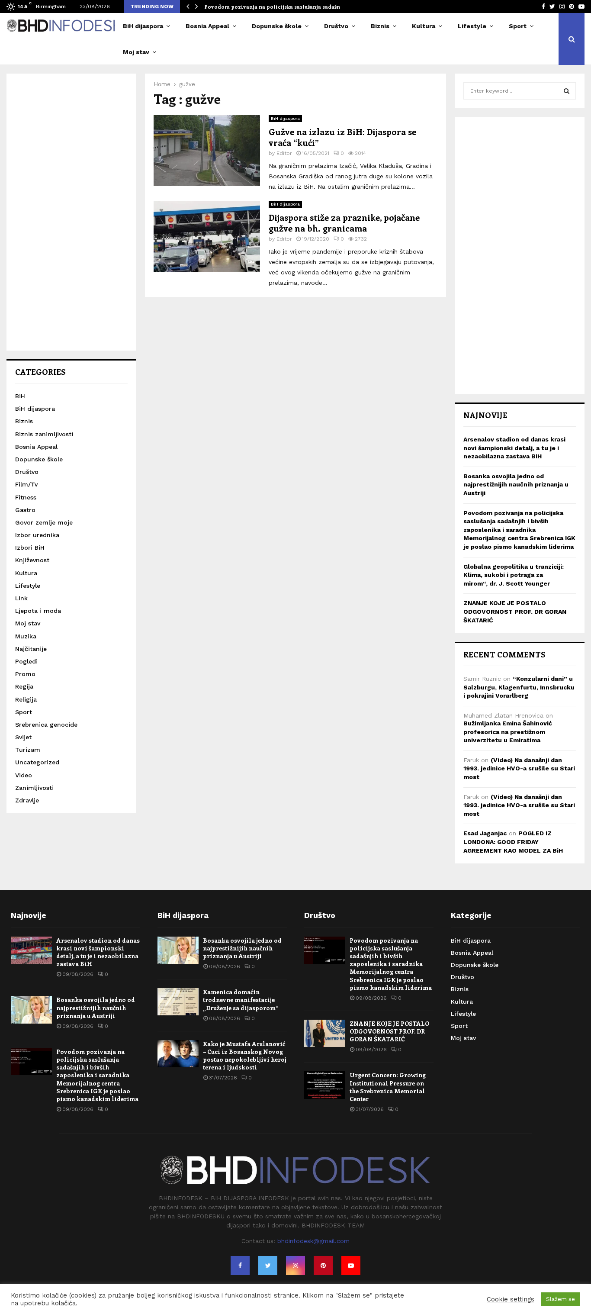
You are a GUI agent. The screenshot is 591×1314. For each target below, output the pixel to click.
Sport (518, 26)
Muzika (25, 636)
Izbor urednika (37, 534)
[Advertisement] (71, 212)
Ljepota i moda (38, 610)
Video (23, 775)
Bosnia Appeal (207, 26)
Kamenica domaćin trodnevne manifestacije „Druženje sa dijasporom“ (241, 999)
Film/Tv (26, 484)
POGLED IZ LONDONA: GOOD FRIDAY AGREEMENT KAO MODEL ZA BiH (513, 841)
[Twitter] (267, 1265)
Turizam (27, 749)
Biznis (380, 26)
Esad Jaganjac (485, 833)
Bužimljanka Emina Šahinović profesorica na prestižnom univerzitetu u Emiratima (507, 732)
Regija (24, 686)
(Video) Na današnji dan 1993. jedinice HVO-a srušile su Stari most (519, 768)
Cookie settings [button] (510, 1299)
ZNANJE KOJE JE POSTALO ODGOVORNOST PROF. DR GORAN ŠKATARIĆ (514, 611)
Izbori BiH (30, 547)
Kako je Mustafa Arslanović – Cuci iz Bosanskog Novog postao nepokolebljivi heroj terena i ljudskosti (244, 1056)
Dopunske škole (277, 26)
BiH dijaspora (143, 26)
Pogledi (26, 661)
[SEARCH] (566, 91)
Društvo (336, 26)
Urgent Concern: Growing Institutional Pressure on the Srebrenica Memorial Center (388, 1087)
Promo (25, 673)
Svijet (23, 737)
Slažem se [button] (560, 1299)
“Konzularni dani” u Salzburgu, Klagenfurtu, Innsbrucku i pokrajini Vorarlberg (519, 687)
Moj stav (136, 51)
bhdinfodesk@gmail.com (313, 1240)
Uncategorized (37, 762)
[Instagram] (295, 1265)
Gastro (25, 509)
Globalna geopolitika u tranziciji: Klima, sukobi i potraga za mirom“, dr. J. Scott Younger (513, 575)
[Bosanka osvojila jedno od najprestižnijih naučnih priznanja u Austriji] (31, 1009)
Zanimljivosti (34, 787)
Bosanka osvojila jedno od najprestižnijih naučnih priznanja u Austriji (516, 484)
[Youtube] (350, 1265)
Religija (26, 699)
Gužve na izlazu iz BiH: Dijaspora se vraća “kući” (342, 137)
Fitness (25, 497)
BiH (20, 396)
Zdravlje (27, 800)
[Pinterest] (323, 1265)
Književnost (32, 560)
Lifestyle (472, 26)
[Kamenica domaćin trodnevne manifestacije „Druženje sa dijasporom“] (178, 1001)
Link (21, 598)
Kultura (423, 26)
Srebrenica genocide (46, 724)
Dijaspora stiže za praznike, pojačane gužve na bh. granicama (344, 222)
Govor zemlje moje (44, 522)
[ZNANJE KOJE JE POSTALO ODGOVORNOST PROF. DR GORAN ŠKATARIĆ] (324, 1033)
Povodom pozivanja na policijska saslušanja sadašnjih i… (279, 6)
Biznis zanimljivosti (44, 434)
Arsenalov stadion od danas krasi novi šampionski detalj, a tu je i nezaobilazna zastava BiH (514, 448)
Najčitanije (31, 648)
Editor (284, 153)
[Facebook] (240, 1265)
